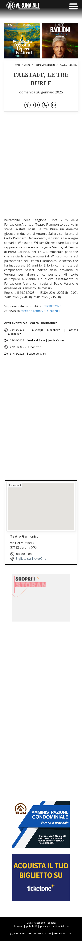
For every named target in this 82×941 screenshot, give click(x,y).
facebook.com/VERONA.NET (41, 311)
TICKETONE (52, 306)
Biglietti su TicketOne (30, 558)
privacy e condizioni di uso (54, 926)
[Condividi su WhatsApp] (46, 105)
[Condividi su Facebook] (28, 105)
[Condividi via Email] (55, 105)
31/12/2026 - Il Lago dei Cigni (28, 353)
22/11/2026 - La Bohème (25, 347)
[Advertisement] (41, 169)
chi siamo (18, 926)
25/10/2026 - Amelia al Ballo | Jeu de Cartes (37, 340)
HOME (28, 922)
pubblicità (31, 926)
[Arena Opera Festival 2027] (22, 40)
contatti (52, 922)
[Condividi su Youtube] (37, 105)
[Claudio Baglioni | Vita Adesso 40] (60, 40)
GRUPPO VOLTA (63, 933)
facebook (40, 922)
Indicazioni (15, 485)
